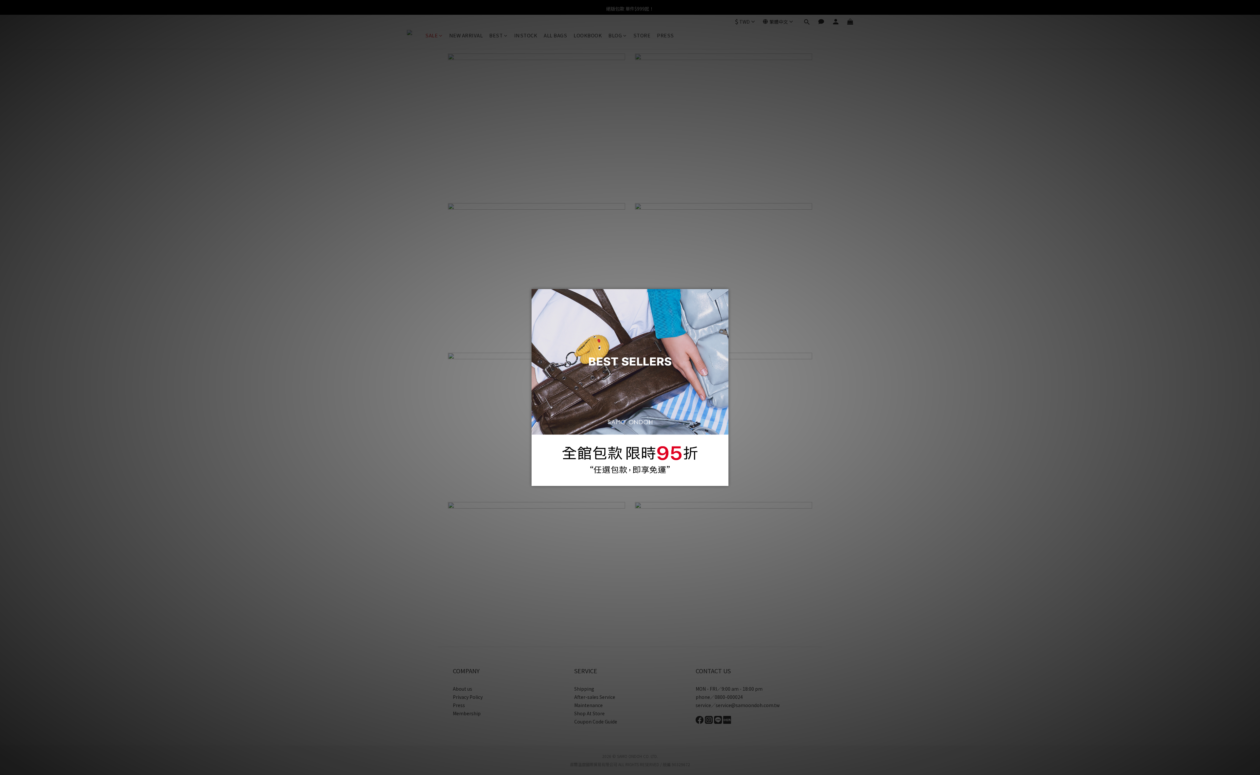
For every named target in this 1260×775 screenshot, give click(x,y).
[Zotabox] (724, 480)
